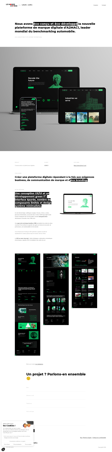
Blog (81, 437)
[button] (3, 449)
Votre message (30, 411)
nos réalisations (39, 364)
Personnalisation (17, 444)
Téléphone (29, 403)
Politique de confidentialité (99, 437)
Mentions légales (87, 437)
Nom (27, 387)
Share (110, 226)
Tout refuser (7, 444)
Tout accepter (28, 444)
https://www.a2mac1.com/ (80, 165)
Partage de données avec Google (11, 437)
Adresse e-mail (30, 395)
